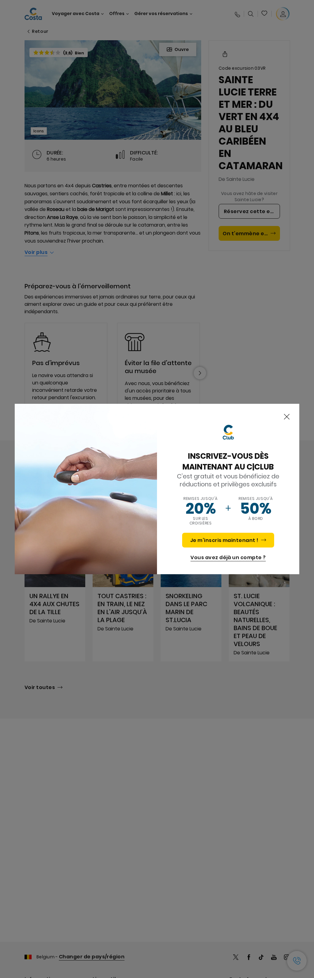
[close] (286, 417)
